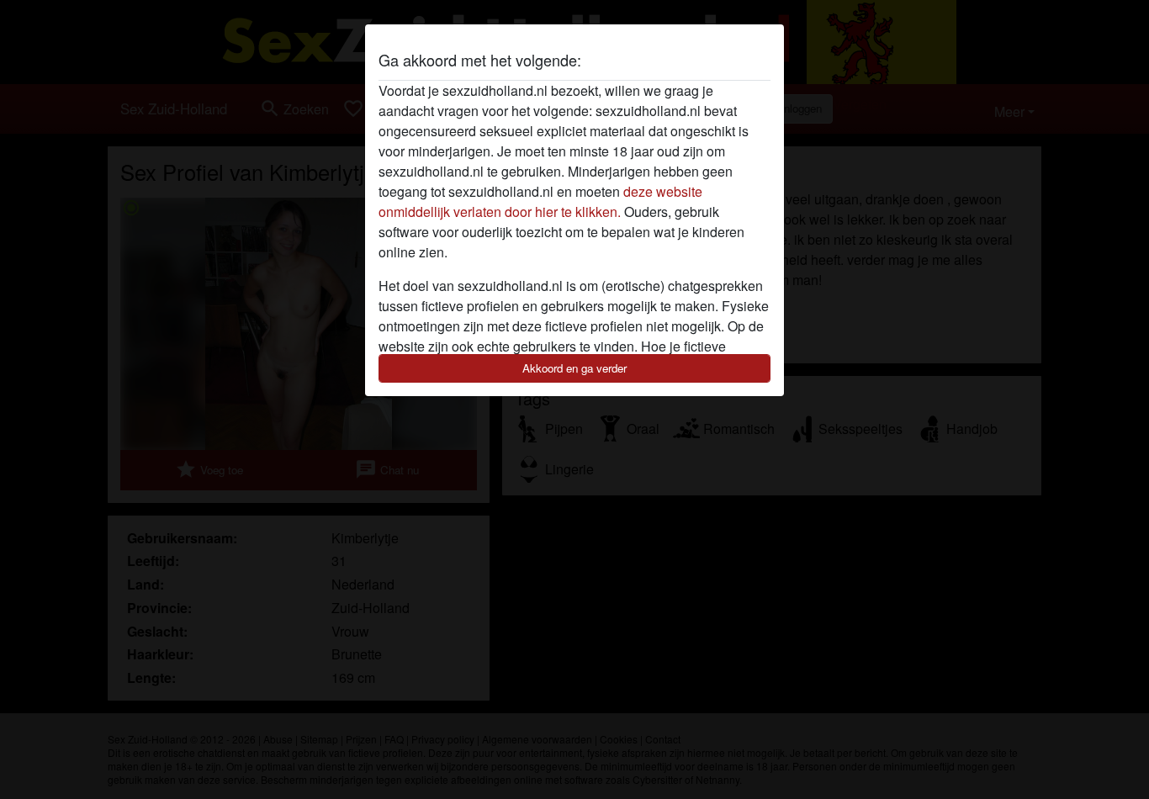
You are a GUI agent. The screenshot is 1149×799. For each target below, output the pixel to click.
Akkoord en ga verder (574, 368)
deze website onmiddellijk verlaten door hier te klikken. (540, 201)
